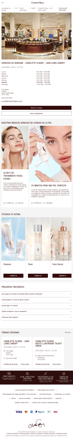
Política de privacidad (12, 433)
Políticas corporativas (49, 433)
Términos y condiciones (36, 433)
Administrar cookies (61, 433)
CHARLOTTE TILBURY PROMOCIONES (45, 402)
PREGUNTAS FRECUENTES (43, 398)
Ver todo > (68, 332)
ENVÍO (13, 398)
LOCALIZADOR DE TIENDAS (24, 390)
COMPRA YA (13, 276)
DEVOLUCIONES (24, 398)
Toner (30, 264)
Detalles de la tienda (11, 364)
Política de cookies (24, 433)
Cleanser (7, 264)
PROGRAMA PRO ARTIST (46, 390)
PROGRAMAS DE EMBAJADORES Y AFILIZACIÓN (19, 394)
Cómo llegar (25, 364)
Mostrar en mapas (36, 108)
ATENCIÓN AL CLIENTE (62, 394)
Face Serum (57, 264)
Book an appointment (36, 113)
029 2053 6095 (7, 98)
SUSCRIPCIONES (45, 394)
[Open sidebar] (3, 3)
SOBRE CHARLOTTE (22, 402)
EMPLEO (59, 398)
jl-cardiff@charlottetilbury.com (12, 101)
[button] (36, 294)
